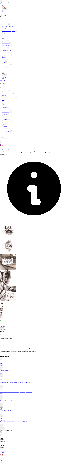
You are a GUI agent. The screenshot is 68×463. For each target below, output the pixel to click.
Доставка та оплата (5, 138)
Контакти (9, 138)
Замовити (2, 438)
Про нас (1, 138)
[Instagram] (2, 453)
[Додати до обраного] (5, 329)
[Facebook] (1, 453)
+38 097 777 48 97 (2, 80)
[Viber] (3, 453)
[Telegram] (0, 453)
